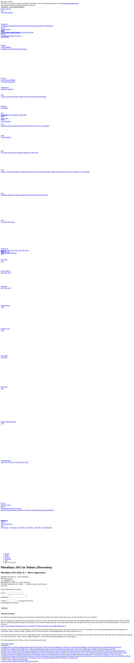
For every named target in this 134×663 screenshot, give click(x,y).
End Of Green (5, 253)
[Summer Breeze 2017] (45, 649)
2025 (2, 250)
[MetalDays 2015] (53, 658)
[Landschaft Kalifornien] (24, 647)
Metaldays (8, 559)
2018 (9, 462)
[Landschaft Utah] (105, 652)
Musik (7, 555)
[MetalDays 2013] (85, 647)
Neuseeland (4, 108)
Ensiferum (23, 172)
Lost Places (27, 510)
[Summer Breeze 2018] (76, 651)
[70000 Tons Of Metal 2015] (68, 658)
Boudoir (12, 508)
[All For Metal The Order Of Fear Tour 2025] (67, 649)
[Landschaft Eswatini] (56, 654)
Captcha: (3, 601)
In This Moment (6, 137)
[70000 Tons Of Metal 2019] (91, 649)
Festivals (7, 557)
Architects (16, 172)
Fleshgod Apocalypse (33, 172)
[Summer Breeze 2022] (8, 647)
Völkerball (13, 253)
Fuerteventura (5, 80)
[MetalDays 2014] (89, 651)
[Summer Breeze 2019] (98, 647)
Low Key (18, 508)
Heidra (42, 172)
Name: (3, 593)
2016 (2, 273)
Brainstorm (4, 126)
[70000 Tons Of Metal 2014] (28, 649)
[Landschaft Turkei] (80, 656)
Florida (8, 96)
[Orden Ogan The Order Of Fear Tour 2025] (78, 652)
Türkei (13, 32)
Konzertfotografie (37, 26)
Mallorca (12, 80)
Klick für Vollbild (17, 584)
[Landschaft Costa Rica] (108, 649)
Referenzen (4, 520)
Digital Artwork (6, 29)
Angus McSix (14, 115)
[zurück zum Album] (7, 643)
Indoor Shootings (6, 510)
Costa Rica (10, 89)
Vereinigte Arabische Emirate (24, 32)
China (3, 32)
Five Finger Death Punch (8, 152)
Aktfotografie (5, 26)
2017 (13, 250)
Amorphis (10, 172)
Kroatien (11, 36)
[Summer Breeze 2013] (45, 651)
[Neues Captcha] (12, 603)
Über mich (4, 12)
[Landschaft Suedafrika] (22, 652)
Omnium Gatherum (21, 195)
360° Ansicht (5, 524)
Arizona (3, 96)
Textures (75, 172)
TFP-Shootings (48, 26)
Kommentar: (5, 597)
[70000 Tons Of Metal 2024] (10, 656)
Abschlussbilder (6, 121)
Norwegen (18, 36)
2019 (9, 250)
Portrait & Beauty (48, 510)
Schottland (4, 49)
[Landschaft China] (101, 651)
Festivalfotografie (26, 26)
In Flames (20, 152)
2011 (27, 462)
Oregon (32, 96)
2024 (5, 250)
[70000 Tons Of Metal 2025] (70, 647)
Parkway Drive (32, 126)
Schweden (11, 49)
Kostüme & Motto (17, 510)
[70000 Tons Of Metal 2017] (39, 652)
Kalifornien (14, 96)
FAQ (10, 524)
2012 (27, 250)
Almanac (3, 172)
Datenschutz (24, 659)
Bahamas (3, 89)
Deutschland (5, 36)
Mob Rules (26, 152)
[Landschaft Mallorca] (54, 647)
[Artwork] (70, 656)
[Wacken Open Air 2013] (113, 656)
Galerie (7, 554)
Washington (42, 96)
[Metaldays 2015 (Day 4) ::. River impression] (15, 582)
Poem (70, 172)
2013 (23, 250)
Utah (37, 96)
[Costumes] (96, 652)
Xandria (45, 195)
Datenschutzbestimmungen (70, 3)
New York (27, 96)
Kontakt (10, 12)
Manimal (47, 172)
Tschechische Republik (8, 82)
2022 (2, 462)
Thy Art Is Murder (43, 126)
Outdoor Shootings (37, 510)
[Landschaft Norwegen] (119, 652)
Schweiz (17, 49)
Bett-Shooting (5, 508)
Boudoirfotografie (15, 26)
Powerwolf (39, 195)
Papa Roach (11, 222)
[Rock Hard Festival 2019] (116, 651)
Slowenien (23, 49)
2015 (16, 250)
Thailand (7, 32)
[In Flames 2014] (31, 656)
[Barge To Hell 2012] (8, 652)
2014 (20, 250)
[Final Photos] (126, 656)
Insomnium (11, 195)
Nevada (20, 96)
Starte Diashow (42, 584)
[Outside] (22, 656)
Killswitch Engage (14, 126)
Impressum (15, 659)
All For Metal (5, 115)
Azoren (3, 47)
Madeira (8, 47)
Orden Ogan (22, 115)
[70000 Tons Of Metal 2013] (10, 649)
